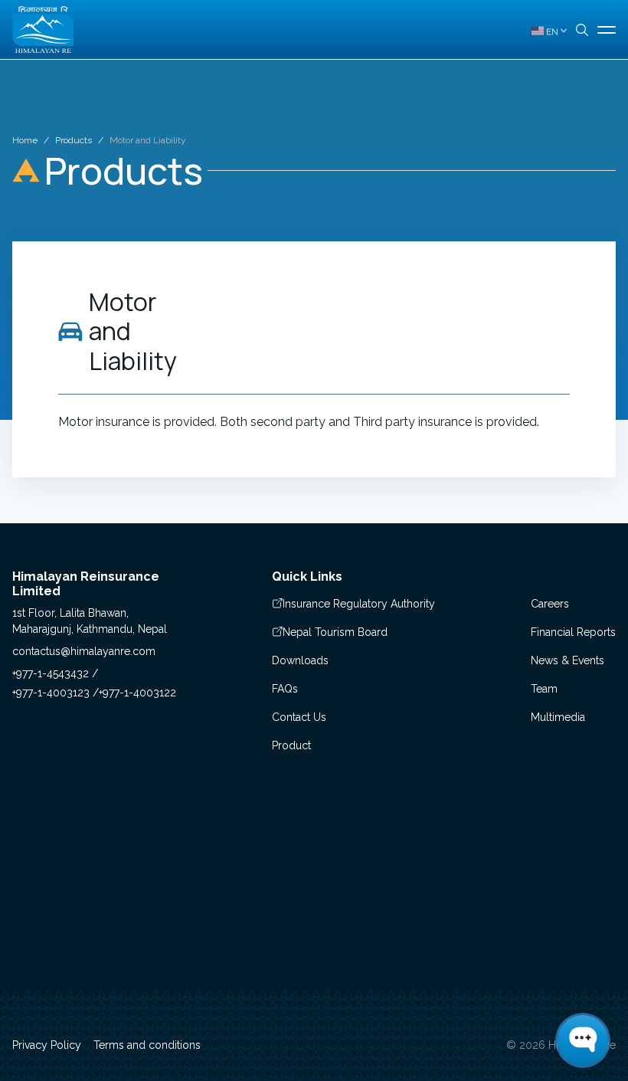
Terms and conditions (147, 1045)
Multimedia (558, 717)
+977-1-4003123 (52, 692)
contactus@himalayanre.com (83, 651)
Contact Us (299, 717)
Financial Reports (573, 632)
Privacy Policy (46, 1045)
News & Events (567, 660)
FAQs (285, 689)
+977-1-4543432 (52, 673)
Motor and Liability (148, 140)
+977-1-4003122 (137, 692)
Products (73, 140)
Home (25, 140)
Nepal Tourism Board (335, 632)
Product (291, 745)
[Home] (43, 29)
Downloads (300, 660)
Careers (550, 604)
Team (544, 689)
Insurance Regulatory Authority (359, 604)
